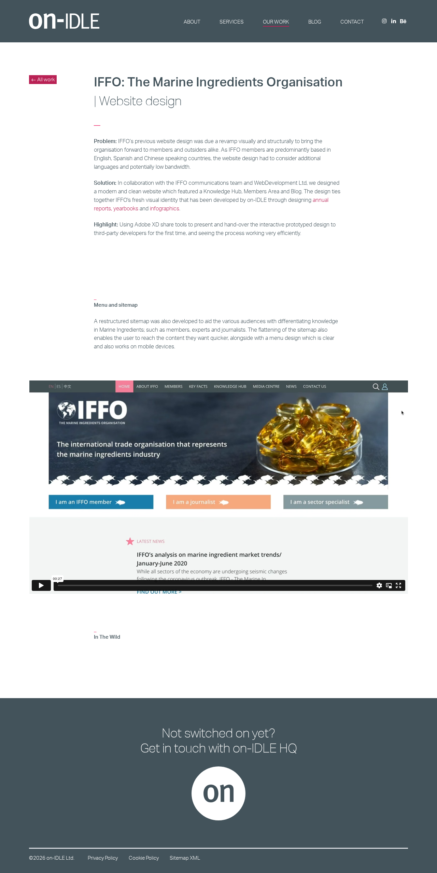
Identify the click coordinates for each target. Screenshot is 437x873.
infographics (164, 208)
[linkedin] (394, 21)
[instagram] (384, 21)
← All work (43, 79)
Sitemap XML (185, 858)
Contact (352, 21)
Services (232, 21)
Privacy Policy (103, 858)
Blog (314, 21)
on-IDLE (64, 21)
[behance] (403, 21)
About (192, 21)
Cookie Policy (144, 858)
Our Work (276, 21)
